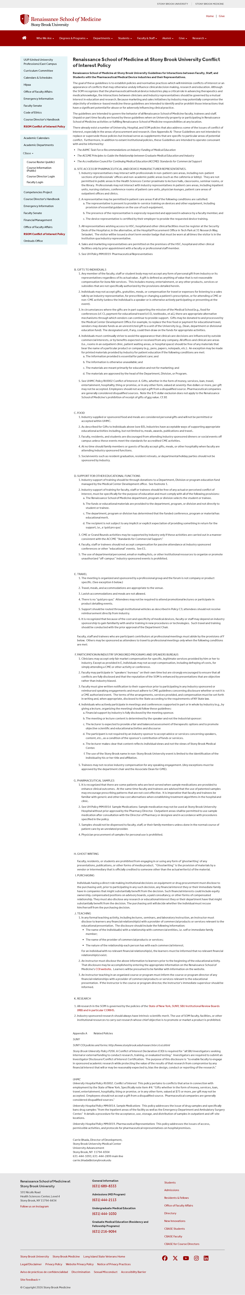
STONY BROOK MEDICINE (209, 4)
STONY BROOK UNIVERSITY (172, 4)
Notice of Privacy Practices (114, 1264)
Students (124, 38)
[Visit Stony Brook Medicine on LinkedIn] (206, 1258)
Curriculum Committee (38, 70)
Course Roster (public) (41, 162)
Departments (102, 38)
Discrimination (81, 1272)
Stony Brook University (34, 1256)
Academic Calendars (37, 138)
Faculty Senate (33, 105)
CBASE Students (174, 1228)
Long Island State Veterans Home (104, 1256)
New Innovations (174, 1221)
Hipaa (27, 84)
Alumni (167, 38)
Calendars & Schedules (38, 77)
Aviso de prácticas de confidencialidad (44, 1272)
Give (222, 16)
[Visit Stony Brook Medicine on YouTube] (186, 1258)
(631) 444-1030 (104, 1214)
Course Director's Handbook (42, 119)
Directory (170, 1213)
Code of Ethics (33, 112)
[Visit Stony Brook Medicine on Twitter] (175, 1258)
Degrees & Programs (72, 38)
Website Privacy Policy (80, 1264)
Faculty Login (35, 182)
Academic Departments (39, 145)
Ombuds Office (33, 241)
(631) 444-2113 (104, 1200)
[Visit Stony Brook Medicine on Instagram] (196, 1258)
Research (198, 38)
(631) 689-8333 (104, 1186)
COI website (103, 969)
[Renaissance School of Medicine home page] (85, 20)
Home (210, 16)
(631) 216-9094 (104, 1231)
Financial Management (38, 220)
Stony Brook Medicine (66, 1256)
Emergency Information (39, 98)
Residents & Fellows (176, 1197)
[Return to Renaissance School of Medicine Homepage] (24, 37)
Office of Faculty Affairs (38, 91)
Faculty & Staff (146, 38)
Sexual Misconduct (105, 1272)
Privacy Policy (53, 1264)
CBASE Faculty (173, 1236)
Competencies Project (38, 192)
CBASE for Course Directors (181, 1244)
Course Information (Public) (39, 169)
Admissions (171, 1190)
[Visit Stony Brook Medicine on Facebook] (164, 1258)
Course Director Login (41, 176)
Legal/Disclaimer (31, 1264)
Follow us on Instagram (34, 1206)
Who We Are (44, 38)
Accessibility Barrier (133, 1272)
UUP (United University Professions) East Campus (40, 62)
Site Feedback (29, 1279)
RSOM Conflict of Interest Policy (44, 126)
